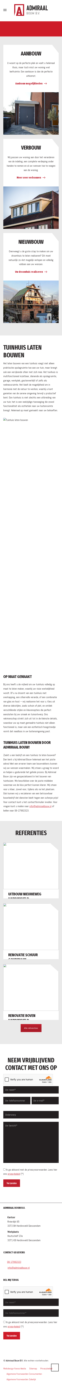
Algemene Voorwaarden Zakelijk (21, 1379)
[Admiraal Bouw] (31, 10)
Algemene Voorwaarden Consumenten (24, 1373)
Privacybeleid (46, 1368)
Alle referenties (31, 1028)
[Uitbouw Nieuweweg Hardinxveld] (31, 870)
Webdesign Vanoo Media (14, 1368)
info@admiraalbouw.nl (40, 806)
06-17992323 (14, 1262)
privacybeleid (14, 1174)
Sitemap (33, 1368)
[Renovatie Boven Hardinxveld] (31, 992)
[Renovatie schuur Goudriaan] (31, 931)
